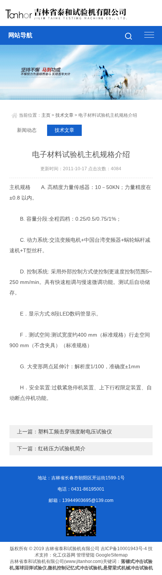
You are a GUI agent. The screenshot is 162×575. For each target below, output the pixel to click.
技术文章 (64, 115)
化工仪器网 (64, 555)
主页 (45, 115)
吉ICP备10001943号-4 (124, 548)
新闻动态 (27, 130)
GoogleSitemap (112, 555)
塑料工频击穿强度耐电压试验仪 (75, 432)
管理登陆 (85, 555)
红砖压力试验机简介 (62, 448)
